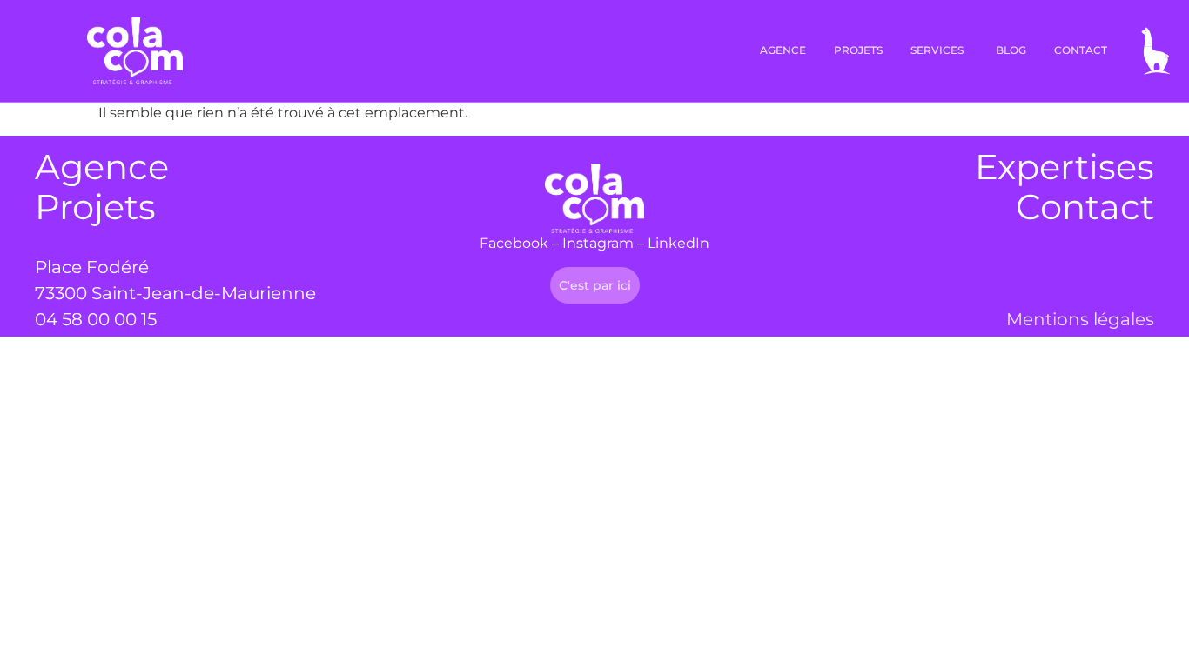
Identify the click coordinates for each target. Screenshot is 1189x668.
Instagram (598, 243)
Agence (102, 166)
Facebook (514, 243)
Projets (95, 206)
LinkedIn (678, 243)
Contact (1085, 206)
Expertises (1064, 166)
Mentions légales (1080, 319)
